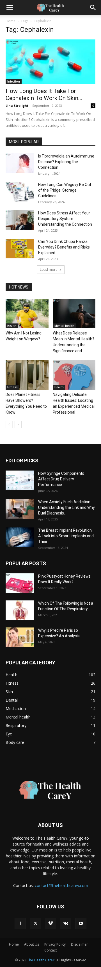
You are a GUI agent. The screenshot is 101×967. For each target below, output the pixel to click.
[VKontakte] (65, 923)
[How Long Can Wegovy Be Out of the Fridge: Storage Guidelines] (20, 191)
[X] (35, 923)
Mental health (64, 326)
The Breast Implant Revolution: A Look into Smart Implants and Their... (66, 536)
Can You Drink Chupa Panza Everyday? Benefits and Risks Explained (64, 247)
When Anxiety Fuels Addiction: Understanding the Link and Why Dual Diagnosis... (66, 507)
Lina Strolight (17, 105)
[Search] (93, 7)
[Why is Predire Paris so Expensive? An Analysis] (20, 637)
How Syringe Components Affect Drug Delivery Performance (61, 479)
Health (12, 326)
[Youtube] (80, 923)
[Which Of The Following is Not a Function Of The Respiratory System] (20, 610)
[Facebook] (20, 923)
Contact (50, 950)
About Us (31, 944)
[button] (10, 7)
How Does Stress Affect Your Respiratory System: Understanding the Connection (65, 219)
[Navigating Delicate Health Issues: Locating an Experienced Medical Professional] (74, 375)
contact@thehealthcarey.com (61, 885)
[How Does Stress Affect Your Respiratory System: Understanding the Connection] (20, 220)
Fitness (12, 387)
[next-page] (18, 424)
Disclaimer (79, 944)
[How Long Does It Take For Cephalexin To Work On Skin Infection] (50, 61)
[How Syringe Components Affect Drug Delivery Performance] (20, 480)
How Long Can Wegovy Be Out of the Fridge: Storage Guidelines (64, 190)
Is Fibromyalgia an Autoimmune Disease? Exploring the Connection (66, 162)
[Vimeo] (50, 923)
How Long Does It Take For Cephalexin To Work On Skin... (44, 94)
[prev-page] (9, 424)
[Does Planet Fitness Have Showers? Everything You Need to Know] (27, 375)
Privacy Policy (55, 944)
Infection (13, 81)
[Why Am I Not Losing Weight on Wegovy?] (27, 313)
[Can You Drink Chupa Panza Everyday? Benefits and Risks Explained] (20, 248)
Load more (49, 269)
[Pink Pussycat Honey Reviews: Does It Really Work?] (20, 583)
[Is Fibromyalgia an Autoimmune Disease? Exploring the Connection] (20, 163)
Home (10, 21)
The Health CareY (41, 960)
